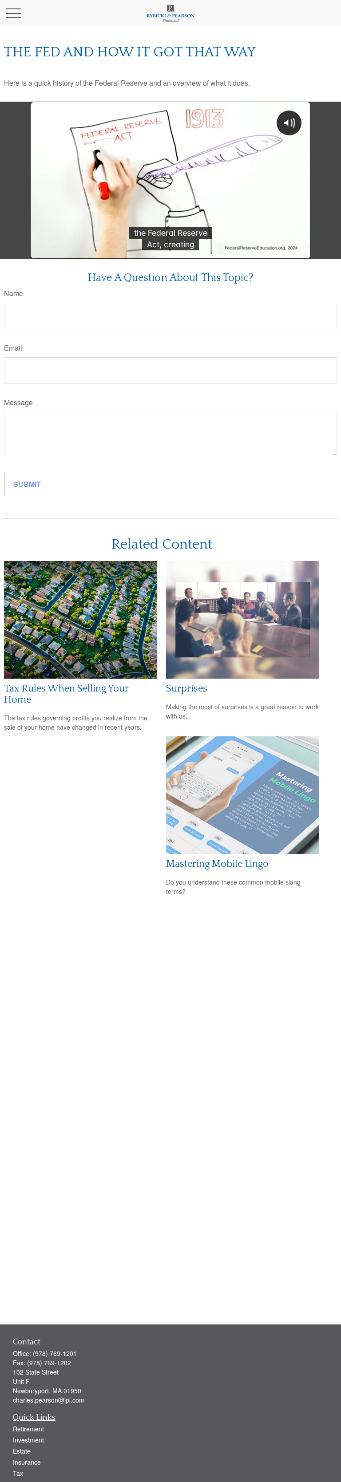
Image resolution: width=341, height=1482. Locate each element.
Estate (22, 1450)
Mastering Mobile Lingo (217, 863)
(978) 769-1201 (55, 1353)
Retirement (28, 1428)
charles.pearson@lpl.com (48, 1399)
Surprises (186, 688)
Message (18, 402)
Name (13, 293)
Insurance (27, 1462)
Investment (28, 1439)
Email (13, 348)
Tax (18, 1473)
